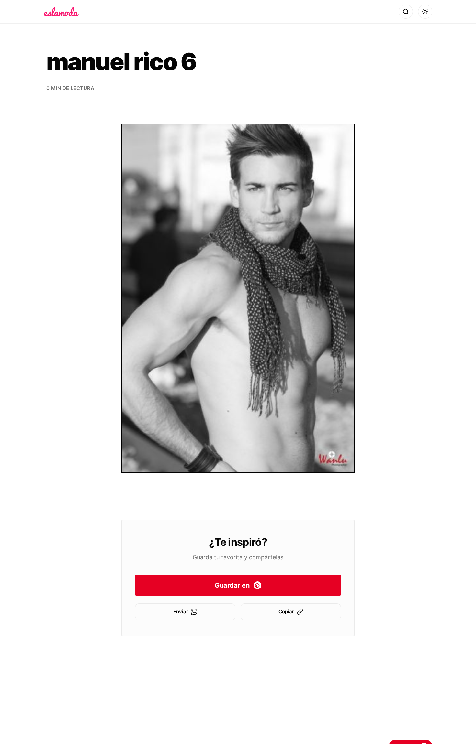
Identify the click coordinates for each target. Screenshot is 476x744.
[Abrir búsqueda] (406, 12)
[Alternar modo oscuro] (425, 12)
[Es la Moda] (61, 11)
